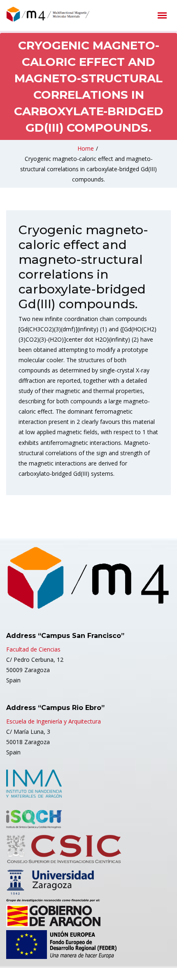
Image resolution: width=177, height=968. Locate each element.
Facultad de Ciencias (33, 649)
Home (85, 148)
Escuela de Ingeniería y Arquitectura (53, 721)
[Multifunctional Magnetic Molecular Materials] (59, 14)
